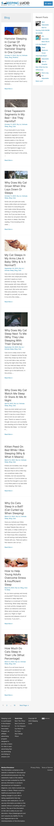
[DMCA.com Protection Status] (46, 718)
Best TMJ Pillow (20, 721)
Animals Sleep (9, 270)
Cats (14, 126)
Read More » (9, 89)
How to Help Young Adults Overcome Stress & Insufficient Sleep (15, 577)
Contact (50, 770)
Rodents (15, 57)
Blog (10, 57)
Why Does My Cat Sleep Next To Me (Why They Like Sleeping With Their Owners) (16, 337)
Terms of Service (47, 767)
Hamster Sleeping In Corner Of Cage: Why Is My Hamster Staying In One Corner (16, 45)
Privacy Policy (35, 767)
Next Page (24, 705)
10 (14, 705)
